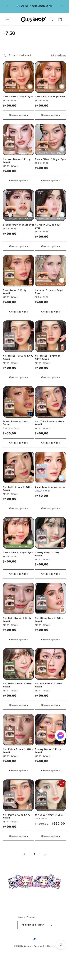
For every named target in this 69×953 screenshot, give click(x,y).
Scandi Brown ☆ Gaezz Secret (16, 423)
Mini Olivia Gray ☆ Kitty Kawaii (49, 619)
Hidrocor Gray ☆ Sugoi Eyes (48, 226)
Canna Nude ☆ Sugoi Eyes (18, 96)
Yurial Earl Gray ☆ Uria (49, 815)
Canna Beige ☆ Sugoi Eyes (50, 96)
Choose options (18, 115)
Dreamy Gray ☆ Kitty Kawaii (47, 554)
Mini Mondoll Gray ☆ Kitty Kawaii (18, 357)
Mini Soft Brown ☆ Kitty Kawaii (17, 619)
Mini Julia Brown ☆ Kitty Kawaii (49, 423)
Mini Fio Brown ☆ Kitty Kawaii (48, 685)
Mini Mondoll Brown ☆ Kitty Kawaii (47, 357)
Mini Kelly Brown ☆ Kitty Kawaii (17, 488)
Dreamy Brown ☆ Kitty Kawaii (48, 751)
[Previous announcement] (7, 6)
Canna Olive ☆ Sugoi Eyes (18, 552)
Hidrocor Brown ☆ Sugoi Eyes (49, 292)
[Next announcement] (62, 6)
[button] (7, 19)
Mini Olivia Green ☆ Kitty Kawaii (17, 685)
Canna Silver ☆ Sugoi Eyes (50, 159)
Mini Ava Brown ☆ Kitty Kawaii (16, 161)
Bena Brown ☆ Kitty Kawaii (14, 292)
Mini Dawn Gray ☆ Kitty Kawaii (16, 816)
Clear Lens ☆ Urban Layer (50, 487)
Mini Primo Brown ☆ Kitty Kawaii (18, 751)
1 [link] (24, 854)
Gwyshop (28, 946)
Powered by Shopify (44, 946)
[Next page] (45, 854)
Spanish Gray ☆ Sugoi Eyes (18, 225)
